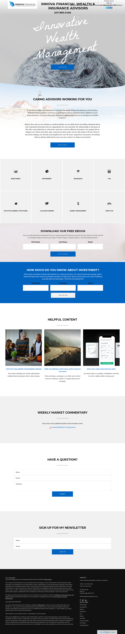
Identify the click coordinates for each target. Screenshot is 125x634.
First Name (35, 242)
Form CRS (12, 577)
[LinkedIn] (86, 600)
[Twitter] (83, 600)
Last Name (63, 242)
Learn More (62, 67)
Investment (83, 607)
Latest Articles (84, 620)
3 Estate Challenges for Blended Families (24, 369)
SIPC (43, 605)
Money (82, 616)
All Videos (83, 623)
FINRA (40, 605)
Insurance (83, 611)
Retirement (83, 604)
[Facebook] (80, 600)
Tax (81, 614)
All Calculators (84, 625)
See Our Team (62, 145)
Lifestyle (82, 618)
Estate (82, 609)
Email (90, 242)
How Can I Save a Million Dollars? (101, 369)
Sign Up (62, 552)
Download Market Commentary (63, 427)
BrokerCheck (48, 579)
